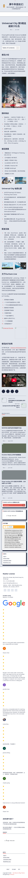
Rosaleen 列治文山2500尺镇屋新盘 (11, 455)
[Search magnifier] (24, 505)
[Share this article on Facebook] (3, 391)
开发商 (10, 527)
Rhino (11, 29)
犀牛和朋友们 (16, 4)
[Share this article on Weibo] (16, 391)
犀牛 (19, 869)
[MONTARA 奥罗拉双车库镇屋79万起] (14, 421)
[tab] (5, 527)
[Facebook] (10, 14)
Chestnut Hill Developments (18, 347)
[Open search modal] (25, 14)
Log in (4, 556)
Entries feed (6, 558)
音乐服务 (14, 869)
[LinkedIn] (15, 14)
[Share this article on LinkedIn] (12, 391)
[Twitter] (12, 14)
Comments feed (7, 560)
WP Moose (11, 874)
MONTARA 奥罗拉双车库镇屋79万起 (12, 428)
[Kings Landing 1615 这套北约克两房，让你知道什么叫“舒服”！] (14, 475)
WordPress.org (7, 562)
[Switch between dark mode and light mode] (23, 14)
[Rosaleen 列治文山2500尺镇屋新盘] (14, 448)
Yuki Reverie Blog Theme (19, 873)
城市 (5, 527)
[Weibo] (17, 14)
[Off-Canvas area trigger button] (3, 14)
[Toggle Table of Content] (17, 48)
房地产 (8, 869)
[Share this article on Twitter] (8, 391)
